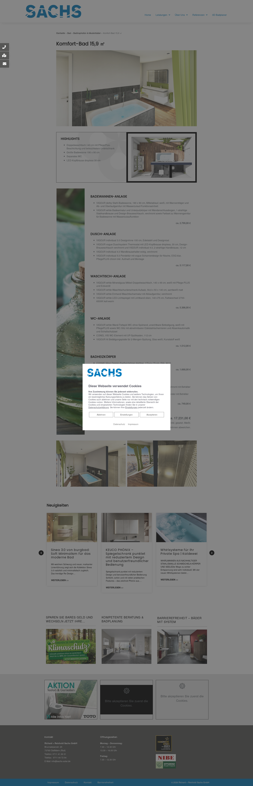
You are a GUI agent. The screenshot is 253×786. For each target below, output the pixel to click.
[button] (4, 47)
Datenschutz (119, 424)
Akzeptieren (151, 414)
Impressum (133, 424)
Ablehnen (101, 414)
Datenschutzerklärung (98, 407)
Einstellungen (126, 414)
